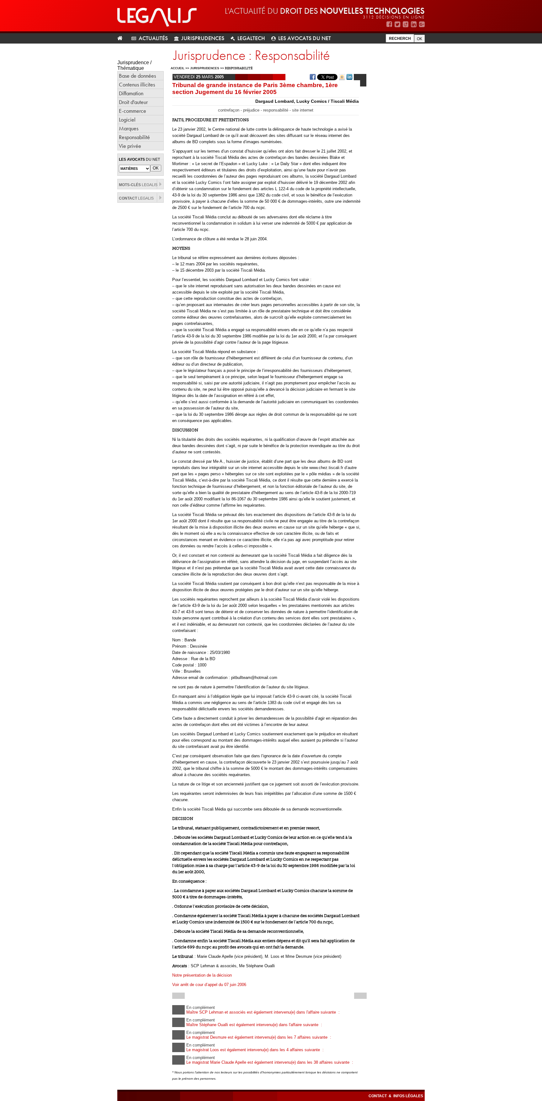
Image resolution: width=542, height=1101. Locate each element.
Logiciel (127, 119)
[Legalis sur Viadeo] (405, 24)
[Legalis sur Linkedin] (414, 24)
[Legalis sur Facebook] (389, 24)
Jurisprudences (202, 38)
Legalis (138, 185)
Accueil (177, 68)
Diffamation (131, 93)
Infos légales (408, 1096)
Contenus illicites (137, 84)
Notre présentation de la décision (202, 975)
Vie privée (130, 145)
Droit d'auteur (133, 102)
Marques (128, 128)
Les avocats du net (304, 38)
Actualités (153, 38)
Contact (378, 1096)
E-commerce (132, 110)
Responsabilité (134, 137)
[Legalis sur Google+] (422, 24)
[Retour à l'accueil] (122, 38)
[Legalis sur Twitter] (397, 24)
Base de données (137, 75)
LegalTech (251, 38)
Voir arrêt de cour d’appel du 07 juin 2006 (209, 984)
